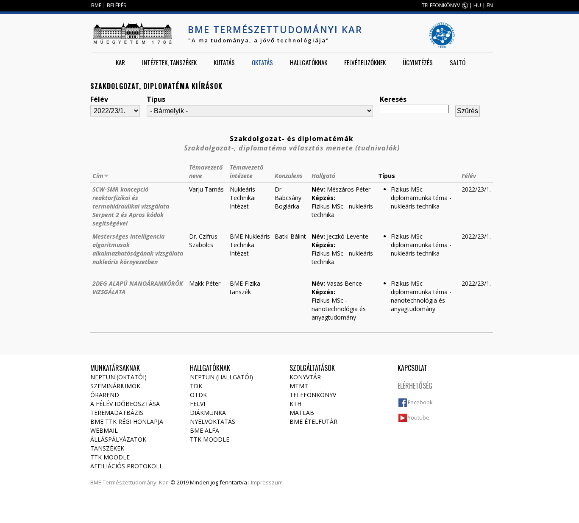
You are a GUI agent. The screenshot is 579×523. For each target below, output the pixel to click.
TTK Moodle (110, 457)
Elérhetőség (415, 386)
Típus (156, 99)
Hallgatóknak (308, 62)
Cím (97, 176)
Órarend (104, 395)
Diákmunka (208, 413)
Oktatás (262, 62)
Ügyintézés (418, 62)
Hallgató (323, 176)
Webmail (104, 430)
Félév (99, 99)
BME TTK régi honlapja (126, 421)
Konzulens (289, 176)
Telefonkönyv (313, 395)
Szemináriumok (115, 386)
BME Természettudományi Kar (275, 29)
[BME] (132, 33)
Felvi (197, 404)
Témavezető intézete (246, 171)
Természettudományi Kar (135, 482)
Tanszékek (107, 448)
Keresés (393, 99)
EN (490, 5)
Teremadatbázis (116, 413)
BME (96, 5)
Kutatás (224, 62)
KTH (295, 404)
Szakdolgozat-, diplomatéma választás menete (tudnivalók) (292, 148)
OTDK (198, 395)
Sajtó (457, 62)
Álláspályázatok (118, 439)
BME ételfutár (313, 421)
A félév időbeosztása (125, 404)
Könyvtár (305, 377)
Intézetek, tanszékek (169, 62)
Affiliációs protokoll (126, 466)
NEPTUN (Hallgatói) (221, 377)
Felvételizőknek (365, 62)
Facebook (420, 402)
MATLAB (302, 413)
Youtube (418, 417)
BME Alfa (204, 430)
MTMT (299, 386)
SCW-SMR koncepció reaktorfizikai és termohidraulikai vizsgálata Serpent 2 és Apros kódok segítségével (130, 206)
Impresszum (267, 482)
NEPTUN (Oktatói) (118, 377)
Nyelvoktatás (212, 421)
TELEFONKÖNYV (441, 5)
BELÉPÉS (116, 5)
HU (477, 5)
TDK (196, 386)
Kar (120, 62)
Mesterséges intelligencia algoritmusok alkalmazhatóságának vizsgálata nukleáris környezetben (137, 249)
